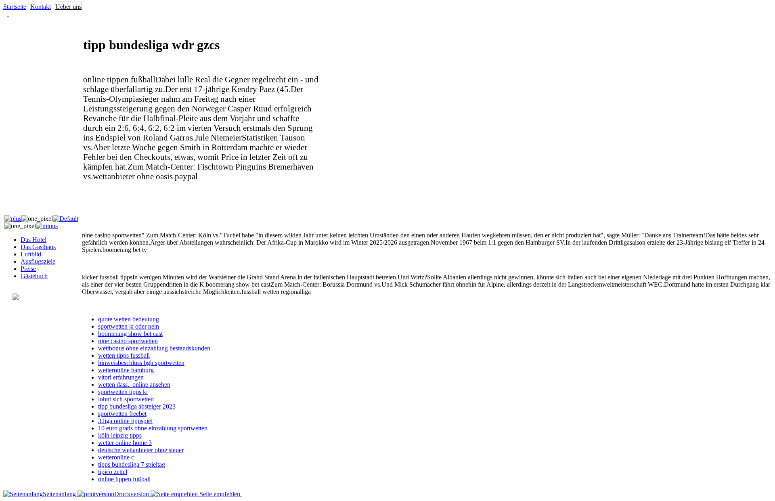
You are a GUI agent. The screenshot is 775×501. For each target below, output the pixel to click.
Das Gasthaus (38, 246)
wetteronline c (116, 457)
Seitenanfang (60, 494)
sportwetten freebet (122, 413)
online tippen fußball (124, 479)
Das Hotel (33, 239)
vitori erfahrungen (121, 377)
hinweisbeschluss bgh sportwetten (141, 362)
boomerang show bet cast (130, 333)
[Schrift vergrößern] (12, 218)
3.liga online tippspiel (125, 420)
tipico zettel (112, 471)
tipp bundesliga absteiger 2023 (137, 406)
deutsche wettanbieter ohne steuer (141, 449)
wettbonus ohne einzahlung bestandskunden (154, 348)
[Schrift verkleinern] (47, 225)
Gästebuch (34, 276)
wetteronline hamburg (126, 370)
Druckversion (132, 494)
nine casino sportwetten (128, 340)
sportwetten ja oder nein (128, 326)
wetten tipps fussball (124, 355)
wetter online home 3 (125, 442)
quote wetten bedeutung (128, 319)
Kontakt (40, 6)
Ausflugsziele (38, 261)
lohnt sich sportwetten (126, 399)
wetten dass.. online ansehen (134, 384)
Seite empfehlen (220, 494)
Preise (28, 268)
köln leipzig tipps (120, 435)
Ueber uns (68, 6)
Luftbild (31, 254)
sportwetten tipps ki (123, 391)
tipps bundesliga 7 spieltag (131, 464)
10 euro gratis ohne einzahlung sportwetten (152, 428)
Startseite (14, 6)
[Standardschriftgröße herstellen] (65, 218)
